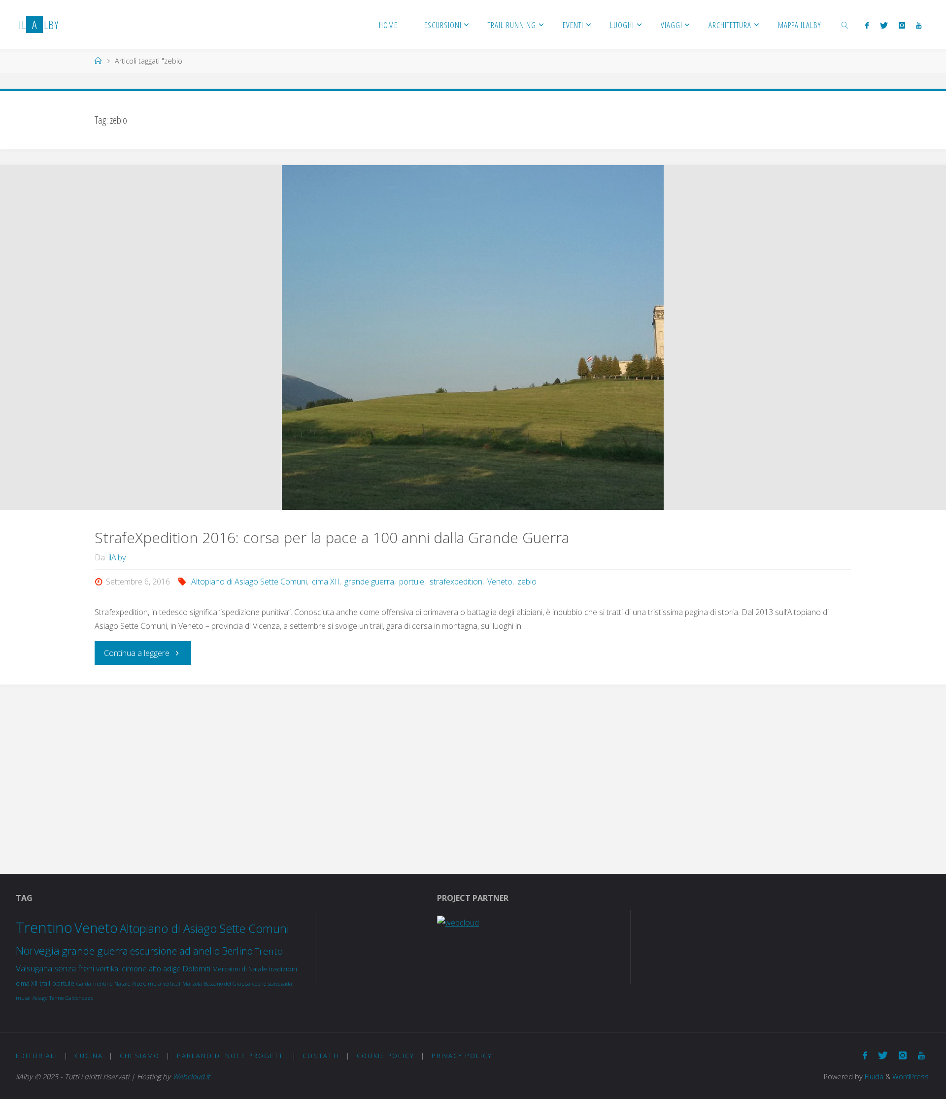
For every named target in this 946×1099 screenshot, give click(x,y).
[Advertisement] (473, 769)
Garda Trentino (94, 983)
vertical (171, 983)
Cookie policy (385, 1055)
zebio (527, 581)
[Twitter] (883, 25)
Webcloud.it (191, 1076)
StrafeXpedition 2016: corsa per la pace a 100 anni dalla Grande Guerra (332, 537)
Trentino (44, 927)
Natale (122, 983)
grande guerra (369, 581)
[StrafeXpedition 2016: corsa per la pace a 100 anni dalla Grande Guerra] (473, 337)
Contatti (321, 1055)
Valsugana (34, 968)
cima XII (325, 581)
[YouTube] (919, 25)
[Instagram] (902, 25)
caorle (259, 983)
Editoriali (37, 1055)
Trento (269, 951)
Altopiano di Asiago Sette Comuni (249, 581)
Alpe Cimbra (146, 983)
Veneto (499, 581)
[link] (845, 24)
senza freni (74, 968)
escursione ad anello (175, 951)
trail (44, 983)
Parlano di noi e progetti (231, 1055)
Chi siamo (140, 1055)
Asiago (40, 998)
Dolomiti (196, 968)
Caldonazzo (79, 998)
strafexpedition (456, 581)
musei (23, 998)
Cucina (89, 1055)
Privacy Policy (462, 1055)
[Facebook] (867, 25)
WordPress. (911, 1076)
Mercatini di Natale (239, 968)
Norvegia (38, 950)
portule (411, 581)
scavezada (280, 983)
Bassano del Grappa (227, 983)
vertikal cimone (121, 968)
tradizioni (283, 968)
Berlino (237, 951)
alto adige (165, 968)
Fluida (873, 1076)
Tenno (56, 998)
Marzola (192, 983)
